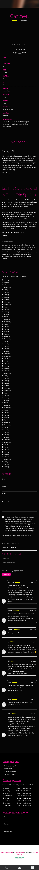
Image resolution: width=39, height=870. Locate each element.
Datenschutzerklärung (26, 531)
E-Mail (4, 486)
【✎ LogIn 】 (19, 854)
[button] (13, 44)
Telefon (4, 493)
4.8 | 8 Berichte (22, 20)
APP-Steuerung (20, 852)
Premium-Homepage (7, 852)
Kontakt (6, 824)
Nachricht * (5, 502)
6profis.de (35, 852)
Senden (6, 574)
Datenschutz (8, 831)
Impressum (8, 817)
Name (3, 479)
